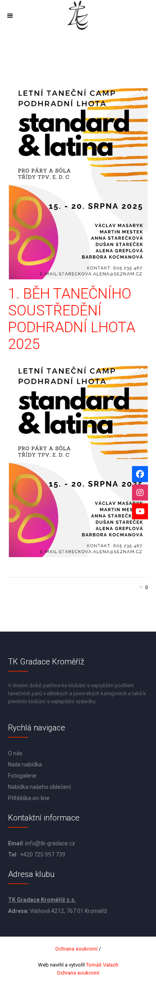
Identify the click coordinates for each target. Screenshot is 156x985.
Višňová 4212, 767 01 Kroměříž (68, 911)
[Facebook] (140, 474)
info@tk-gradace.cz (50, 843)
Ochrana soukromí (76, 949)
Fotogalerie (22, 775)
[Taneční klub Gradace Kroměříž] (78, 15)
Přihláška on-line (29, 798)
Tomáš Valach (101, 965)
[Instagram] (140, 493)
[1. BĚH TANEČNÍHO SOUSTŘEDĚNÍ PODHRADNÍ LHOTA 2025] (78, 180)
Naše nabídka (25, 764)
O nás (15, 753)
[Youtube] (140, 511)
